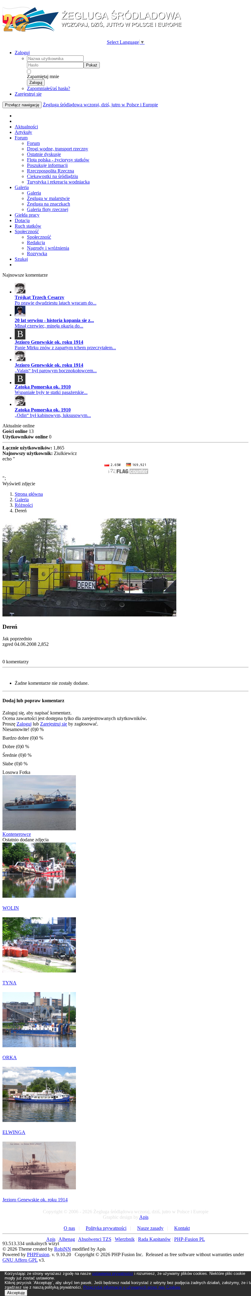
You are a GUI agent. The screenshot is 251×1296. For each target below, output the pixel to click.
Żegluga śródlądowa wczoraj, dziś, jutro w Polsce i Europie (100, 104)
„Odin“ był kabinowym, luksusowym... (53, 415)
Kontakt (182, 1228)
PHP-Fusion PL (189, 1239)
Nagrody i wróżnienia (48, 248)
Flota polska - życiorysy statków (58, 159)
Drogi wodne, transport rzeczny (57, 148)
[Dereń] (89, 614)
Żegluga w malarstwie (48, 198)
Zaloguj (22, 52)
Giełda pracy (27, 215)
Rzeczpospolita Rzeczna (50, 170)
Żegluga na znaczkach (48, 204)
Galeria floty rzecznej (47, 209)
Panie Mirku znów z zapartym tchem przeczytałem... (65, 347)
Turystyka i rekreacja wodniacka (58, 181)
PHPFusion (38, 1254)
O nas (69, 1228)
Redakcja (36, 242)
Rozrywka (37, 253)
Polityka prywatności (106, 1228)
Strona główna (29, 494)
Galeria (22, 187)
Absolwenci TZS (94, 1239)
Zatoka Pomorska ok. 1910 (43, 386)
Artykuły (23, 132)
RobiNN (62, 1249)
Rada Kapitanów (154, 1239)
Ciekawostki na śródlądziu (52, 176)
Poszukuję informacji (47, 165)
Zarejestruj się (28, 94)
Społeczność (27, 231)
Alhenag (66, 1239)
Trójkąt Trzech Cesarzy (39, 297)
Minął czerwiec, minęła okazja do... (49, 325)
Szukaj (21, 259)
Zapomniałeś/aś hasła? (48, 88)
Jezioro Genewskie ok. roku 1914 (49, 342)
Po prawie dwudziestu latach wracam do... (55, 302)
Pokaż (91, 65)
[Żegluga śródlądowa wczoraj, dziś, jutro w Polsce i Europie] (94, 30)
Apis (143, 1217)
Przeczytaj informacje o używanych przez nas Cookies (132, 1287)
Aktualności (26, 126)
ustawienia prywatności (112, 1273)
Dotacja (22, 220)
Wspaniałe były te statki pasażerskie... (51, 392)
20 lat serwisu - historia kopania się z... (54, 320)
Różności (24, 505)
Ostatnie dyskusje (44, 154)
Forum (21, 137)
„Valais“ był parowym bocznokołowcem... (56, 370)
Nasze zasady (150, 1228)
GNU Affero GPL (20, 1260)
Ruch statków (28, 226)
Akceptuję (16, 1292)
